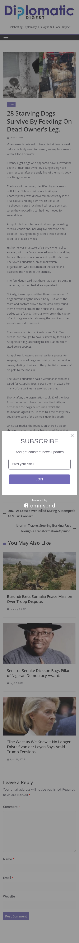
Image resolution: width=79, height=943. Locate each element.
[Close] (72, 435)
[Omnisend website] (39, 503)
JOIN (39, 479)
